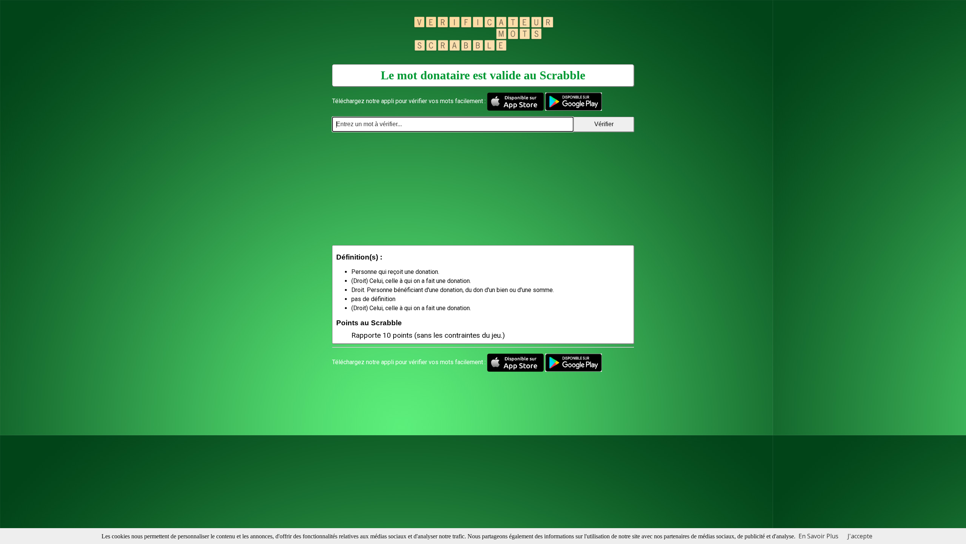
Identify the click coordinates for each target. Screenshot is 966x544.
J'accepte (860, 536)
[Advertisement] (483, 188)
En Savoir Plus (818, 536)
